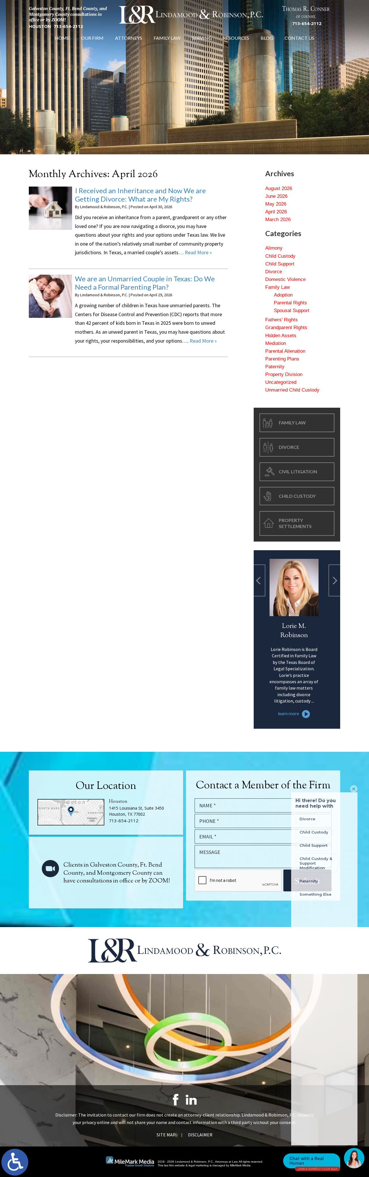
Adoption (283, 295)
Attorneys (128, 38)
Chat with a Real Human (313, 1162)
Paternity (275, 366)
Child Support (279, 264)
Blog (267, 38)
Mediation (275, 343)
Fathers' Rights (281, 319)
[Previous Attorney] (259, 580)
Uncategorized (280, 382)
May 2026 (275, 204)
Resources (236, 38)
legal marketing (199, 1165)
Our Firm (92, 38)
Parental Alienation (285, 351)
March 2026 (278, 219)
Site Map (166, 1135)
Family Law (167, 38)
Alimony (274, 248)
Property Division (283, 374)
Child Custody (280, 256)
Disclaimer (200, 1135)
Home (62, 38)
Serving (202, 38)
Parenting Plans (282, 359)
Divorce (273, 271)
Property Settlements (295, 523)
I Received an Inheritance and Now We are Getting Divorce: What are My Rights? (140, 194)
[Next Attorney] (334, 580)
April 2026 (276, 211)
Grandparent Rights (286, 327)
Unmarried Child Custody (292, 390)
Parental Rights (290, 302)
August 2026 (278, 188)
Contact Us (299, 38)
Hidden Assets (280, 335)
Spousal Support (291, 310)
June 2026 (276, 196)
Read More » (198, 252)
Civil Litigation (298, 471)
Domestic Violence (285, 279)
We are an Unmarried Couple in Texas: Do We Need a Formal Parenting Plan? (145, 282)
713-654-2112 (68, 26)
